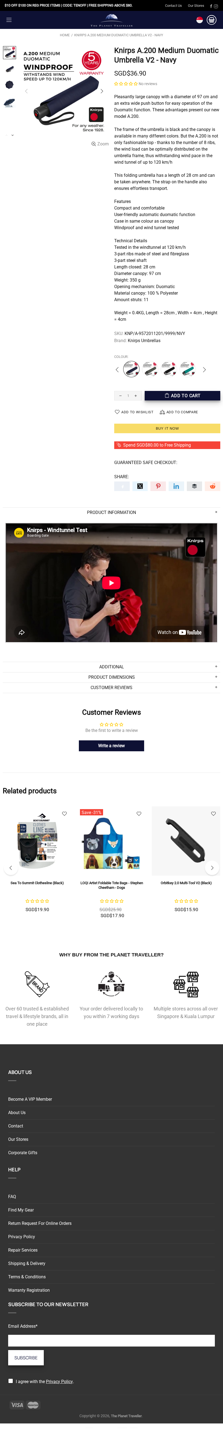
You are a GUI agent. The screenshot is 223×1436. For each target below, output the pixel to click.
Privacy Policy (21, 1236)
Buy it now (167, 428)
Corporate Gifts (22, 1152)
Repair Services (23, 1250)
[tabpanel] (71, 865)
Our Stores (196, 6)
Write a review (111, 745)
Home (65, 35)
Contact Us (173, 6)
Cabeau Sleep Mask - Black (146, 883)
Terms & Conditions (27, 1276)
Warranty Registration (29, 1290)
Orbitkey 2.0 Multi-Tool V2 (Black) (71, 883)
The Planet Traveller (111, 20)
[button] (126, 83)
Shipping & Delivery (26, 1263)
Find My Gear (21, 1210)
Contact (15, 1126)
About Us (17, 1112)
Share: (121, 476)
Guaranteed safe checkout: (145, 462)
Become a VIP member (30, 1099)
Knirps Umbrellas (144, 340)
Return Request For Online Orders (40, 1223)
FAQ (12, 1196)
